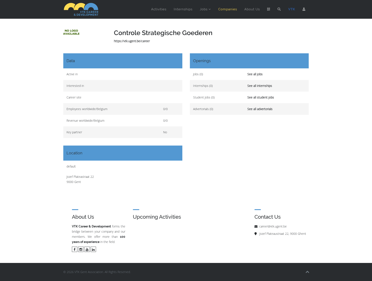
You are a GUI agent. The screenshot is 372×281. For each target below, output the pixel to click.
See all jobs (255, 74)
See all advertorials (260, 109)
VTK (291, 9)
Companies (227, 9)
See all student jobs (260, 97)
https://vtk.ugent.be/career (132, 41)
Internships (183, 9)
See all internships (259, 86)
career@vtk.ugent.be (273, 226)
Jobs (204, 9)
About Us (252, 9)
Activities (158, 9)
